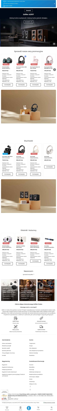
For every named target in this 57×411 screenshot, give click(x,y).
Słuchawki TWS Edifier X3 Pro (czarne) (7, 157)
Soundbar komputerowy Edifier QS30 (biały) (49, 246)
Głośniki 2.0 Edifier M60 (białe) (20, 246)
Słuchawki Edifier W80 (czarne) (21, 67)
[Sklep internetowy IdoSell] (49, 402)
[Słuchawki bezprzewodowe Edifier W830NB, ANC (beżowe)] (49, 150)
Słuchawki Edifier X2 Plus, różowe (35, 67)
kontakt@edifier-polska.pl (12, 399)
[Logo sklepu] (29, 408)
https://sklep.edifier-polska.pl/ (27, 394)
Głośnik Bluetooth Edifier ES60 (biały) (34, 246)
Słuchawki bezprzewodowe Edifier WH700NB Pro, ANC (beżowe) (35, 157)
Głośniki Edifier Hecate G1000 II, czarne (6, 67)
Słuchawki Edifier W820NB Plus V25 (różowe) (48, 67)
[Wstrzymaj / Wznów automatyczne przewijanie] (54, 44)
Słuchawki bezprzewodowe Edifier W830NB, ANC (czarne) (21, 157)
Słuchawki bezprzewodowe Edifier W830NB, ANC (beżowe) (49, 157)
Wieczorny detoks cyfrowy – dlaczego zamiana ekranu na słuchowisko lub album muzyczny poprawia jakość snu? (27, 291)
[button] (4, 27)
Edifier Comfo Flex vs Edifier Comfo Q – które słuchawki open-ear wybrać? (9, 291)
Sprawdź (27, 22)
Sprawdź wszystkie (27, 133)
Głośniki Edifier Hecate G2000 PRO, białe (6, 246)
